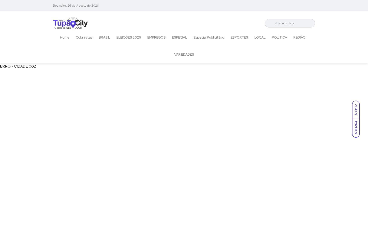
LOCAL (260, 37)
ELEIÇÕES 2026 (128, 37)
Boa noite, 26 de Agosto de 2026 (76, 5)
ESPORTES (239, 37)
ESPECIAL (179, 37)
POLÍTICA (279, 37)
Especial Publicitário (209, 37)
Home (64, 37)
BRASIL (104, 37)
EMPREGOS (156, 37)
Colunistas (84, 37)
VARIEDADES (184, 54)
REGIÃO (299, 37)
